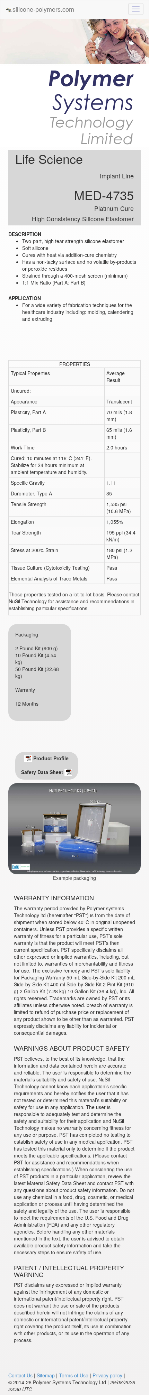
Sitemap (46, 1375)
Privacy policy (107, 1375)
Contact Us (20, 1375)
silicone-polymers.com (43, 8)
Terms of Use (73, 1375)
